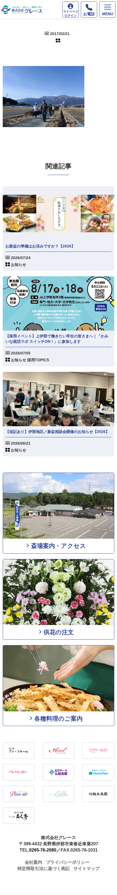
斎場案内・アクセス (58, 545)
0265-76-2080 (42, 850)
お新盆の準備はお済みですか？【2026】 (40, 246)
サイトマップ (86, 868)
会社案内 (33, 862)
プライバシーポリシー (68, 862)
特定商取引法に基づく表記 (43, 868)
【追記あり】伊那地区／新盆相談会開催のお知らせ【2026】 (57, 431)
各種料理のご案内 (58, 718)
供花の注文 (59, 632)
